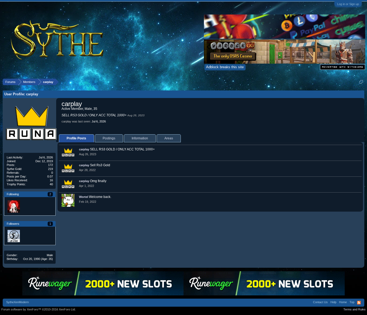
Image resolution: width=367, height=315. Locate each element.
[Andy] (13, 206)
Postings (109, 138)
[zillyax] (13, 235)
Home (343, 302)
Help (333, 302)
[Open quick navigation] (361, 82)
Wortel (83, 196)
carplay (84, 149)
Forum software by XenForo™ (38, 309)
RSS (359, 303)
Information (140, 138)
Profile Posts (76, 138)
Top (352, 302)
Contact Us (320, 302)
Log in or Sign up (348, 4)
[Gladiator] (27, 206)
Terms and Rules (354, 309)
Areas (168, 138)
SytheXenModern (17, 302)
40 (51, 184)
